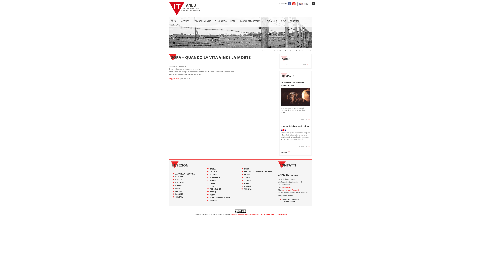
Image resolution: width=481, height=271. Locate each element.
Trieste (247, 180)
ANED (173, 21)
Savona (213, 200)
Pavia (212, 183)
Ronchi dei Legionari (220, 197)
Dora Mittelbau (278, 51)
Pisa (212, 186)
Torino (247, 177)
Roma (212, 195)
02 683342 (286, 187)
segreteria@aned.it (290, 190)
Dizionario (272, 21)
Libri (232, 21)
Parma (213, 180)
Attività (185, 21)
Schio (247, 169)
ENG (306, 4)
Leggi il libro (174, 78)
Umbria (247, 186)
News (283, 21)
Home (264, 51)
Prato (213, 192)
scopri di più (303, 120)
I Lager (270, 51)
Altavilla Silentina (185, 174)
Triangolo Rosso (203, 21)
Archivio (284, 152)
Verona (248, 189)
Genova (179, 197)
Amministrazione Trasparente (290, 200)
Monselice (215, 177)
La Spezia (214, 172)
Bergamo (179, 177)
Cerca (305, 64)
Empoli (178, 188)
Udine (247, 183)
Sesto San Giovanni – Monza (258, 172)
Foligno (179, 194)
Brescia (179, 179)
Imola (213, 169)
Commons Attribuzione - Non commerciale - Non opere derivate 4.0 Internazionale (258, 214)
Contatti (294, 21)
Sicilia (247, 174)
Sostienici (176, 25)
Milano (213, 174)
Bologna (179, 182)
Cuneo (178, 185)
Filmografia (221, 21)
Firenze (178, 191)
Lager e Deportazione (250, 21)
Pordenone (215, 189)
